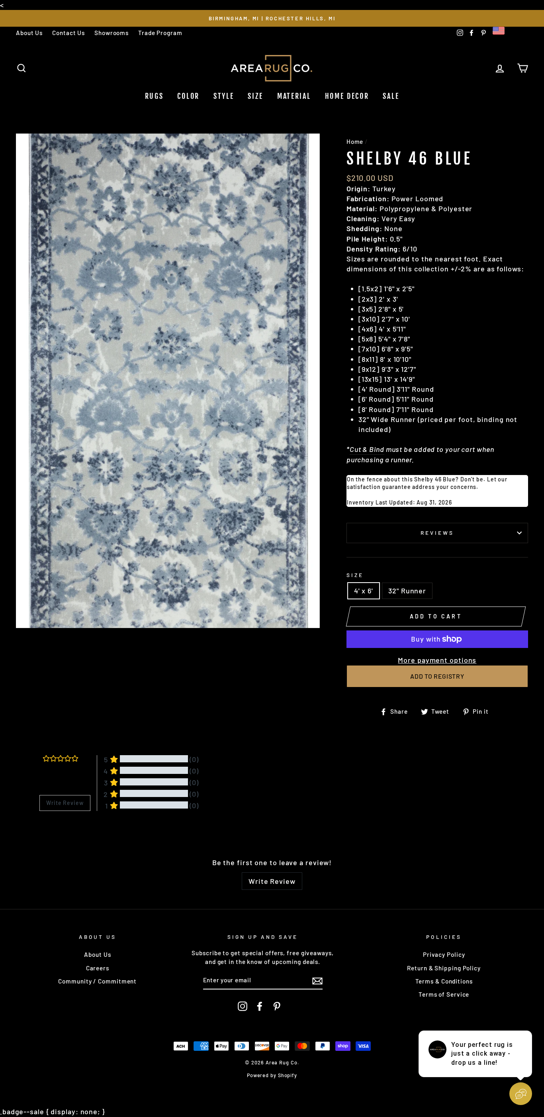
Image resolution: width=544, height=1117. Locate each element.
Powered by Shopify (272, 1075)
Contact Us (68, 32)
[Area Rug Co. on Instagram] (242, 1006)
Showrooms (111, 32)
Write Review (272, 881)
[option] (272, 18)
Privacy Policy (444, 954)
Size (255, 96)
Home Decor (347, 96)
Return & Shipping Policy (444, 968)
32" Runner (407, 590)
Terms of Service (444, 994)
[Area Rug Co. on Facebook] (259, 1006)
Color (188, 96)
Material (294, 96)
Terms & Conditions (444, 981)
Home (355, 141)
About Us (29, 32)
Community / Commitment (97, 981)
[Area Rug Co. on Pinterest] (277, 1006)
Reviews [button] (49, 831)
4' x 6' (363, 590)
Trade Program (160, 32)
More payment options (437, 660)
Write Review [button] (65, 802)
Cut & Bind (367, 449)
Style (223, 96)
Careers (97, 968)
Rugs (154, 96)
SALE (391, 96)
